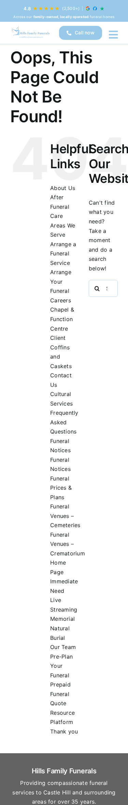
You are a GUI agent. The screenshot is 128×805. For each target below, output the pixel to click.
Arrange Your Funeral (60, 281)
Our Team (63, 647)
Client (58, 337)
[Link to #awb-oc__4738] (113, 35)
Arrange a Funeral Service (63, 253)
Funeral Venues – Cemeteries (65, 515)
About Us (62, 188)
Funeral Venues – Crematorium (67, 544)
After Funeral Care (59, 206)
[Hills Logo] (30, 33)
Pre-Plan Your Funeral (61, 666)
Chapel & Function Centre (62, 319)
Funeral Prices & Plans (61, 488)
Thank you (64, 731)
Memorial (62, 618)
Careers (60, 300)
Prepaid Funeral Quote (60, 694)
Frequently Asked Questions (64, 422)
